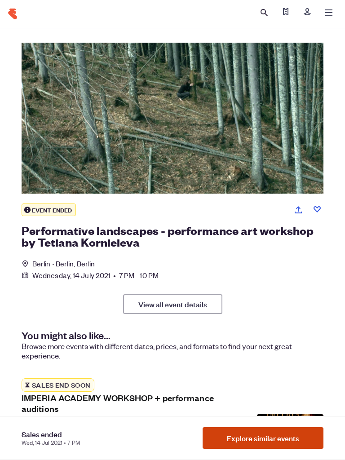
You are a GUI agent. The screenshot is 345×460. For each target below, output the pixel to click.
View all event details (172, 304)
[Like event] (317, 209)
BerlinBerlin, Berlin (63, 263)
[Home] (12, 14)
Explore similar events (263, 438)
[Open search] (264, 12)
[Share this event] (298, 210)
